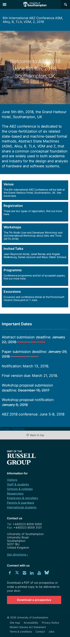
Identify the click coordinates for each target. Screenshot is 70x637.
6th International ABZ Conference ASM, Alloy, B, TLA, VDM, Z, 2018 (33, 20)
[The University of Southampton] (35, 4)
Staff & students (18, 484)
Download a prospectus (34, 600)
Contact (40, 631)
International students (21, 507)
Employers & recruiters (22, 498)
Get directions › (17, 554)
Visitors (12, 480)
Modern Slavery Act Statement (28, 627)
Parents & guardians (20, 502)
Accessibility (31, 622)
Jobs (51, 631)
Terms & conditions (21, 631)
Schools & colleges (20, 489)
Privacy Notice (50, 622)
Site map (15, 622)
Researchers (15, 493)
